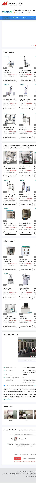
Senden (17, 458)
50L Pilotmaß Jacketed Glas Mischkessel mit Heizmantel (25, 196)
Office (10, 420)
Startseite (6, 18)
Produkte (16, 18)
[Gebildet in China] (13, 3)
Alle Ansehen (7, 399)
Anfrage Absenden (10, 80)
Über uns (25, 18)
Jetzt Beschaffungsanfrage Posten (24, 461)
